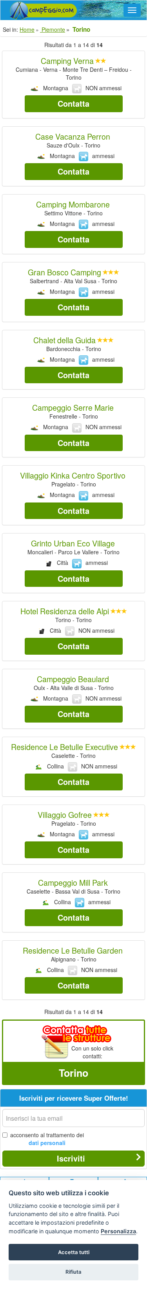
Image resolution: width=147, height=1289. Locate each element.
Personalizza (118, 1231)
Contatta (73, 103)
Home (27, 29)
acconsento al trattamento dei (47, 1139)
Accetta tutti (73, 1252)
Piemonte (52, 29)
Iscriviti (71, 1158)
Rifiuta (73, 1272)
